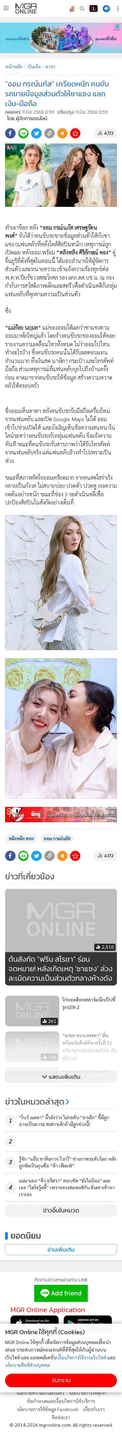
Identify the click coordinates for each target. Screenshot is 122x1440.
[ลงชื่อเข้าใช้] (106, 8)
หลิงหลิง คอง (21, 838)
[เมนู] (5, 8)
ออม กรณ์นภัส (56, 838)
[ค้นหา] (82, 8)
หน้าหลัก (14, 66)
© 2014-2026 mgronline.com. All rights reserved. (61, 1425)
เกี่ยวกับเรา (94, 1409)
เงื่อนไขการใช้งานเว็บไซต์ (82, 1357)
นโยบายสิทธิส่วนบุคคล (27, 1365)
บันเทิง (34, 66)
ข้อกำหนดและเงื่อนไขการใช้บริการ (61, 1401)
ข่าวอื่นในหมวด (61, 1210)
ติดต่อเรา (61, 1417)
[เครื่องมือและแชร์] (118, 9)
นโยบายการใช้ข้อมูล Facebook (47, 1409)
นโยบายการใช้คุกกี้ (87, 1393)
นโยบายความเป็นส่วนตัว (40, 1393)
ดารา (50, 66)
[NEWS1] (93, 8)
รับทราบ (61, 1380)
